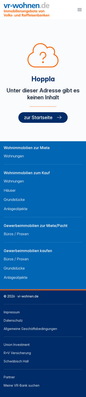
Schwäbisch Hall (16, 361)
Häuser (10, 190)
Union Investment (17, 345)
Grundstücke (14, 199)
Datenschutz (13, 320)
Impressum (12, 312)
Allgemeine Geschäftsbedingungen (30, 329)
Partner (9, 377)
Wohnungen (14, 156)
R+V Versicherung (17, 353)
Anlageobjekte (16, 208)
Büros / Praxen (16, 234)
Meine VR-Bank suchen (21, 385)
